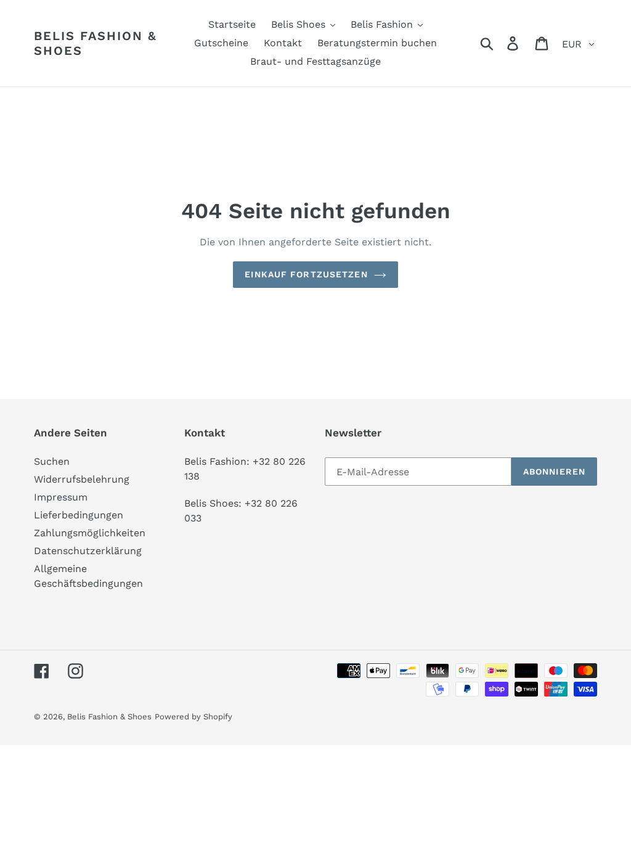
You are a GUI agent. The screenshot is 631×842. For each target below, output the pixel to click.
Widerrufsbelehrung (81, 479)
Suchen (52, 461)
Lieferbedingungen (78, 515)
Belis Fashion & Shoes (95, 43)
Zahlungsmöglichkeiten (89, 533)
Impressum (61, 497)
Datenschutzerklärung (88, 551)
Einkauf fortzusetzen (306, 274)
